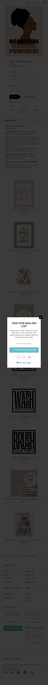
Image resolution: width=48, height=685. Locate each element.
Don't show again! (25, 363)
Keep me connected (25, 350)
